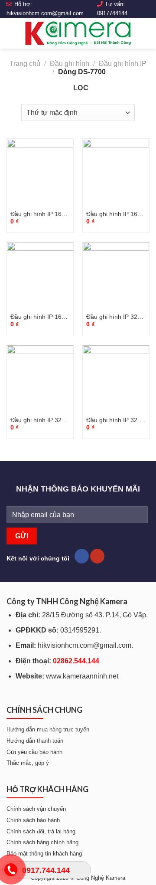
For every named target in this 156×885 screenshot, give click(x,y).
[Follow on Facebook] (82, 556)
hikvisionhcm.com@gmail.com (45, 13)
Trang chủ (25, 63)
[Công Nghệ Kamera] (78, 33)
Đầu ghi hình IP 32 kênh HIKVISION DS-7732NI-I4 (115, 317)
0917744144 (112, 13)
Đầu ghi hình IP (122, 63)
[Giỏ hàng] (145, 33)
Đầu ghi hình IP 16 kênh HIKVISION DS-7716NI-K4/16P (39, 317)
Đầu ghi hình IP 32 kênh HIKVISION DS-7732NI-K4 (39, 420)
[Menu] (11, 33)
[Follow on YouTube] (97, 556)
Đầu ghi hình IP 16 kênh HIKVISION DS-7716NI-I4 (39, 214)
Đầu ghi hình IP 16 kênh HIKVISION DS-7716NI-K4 (115, 214)
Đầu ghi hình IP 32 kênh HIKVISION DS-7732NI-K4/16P (115, 420)
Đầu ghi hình (69, 63)
